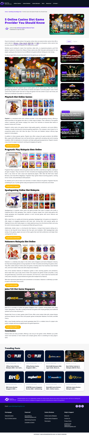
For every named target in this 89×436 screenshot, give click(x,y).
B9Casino (16, 43)
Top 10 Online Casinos (10, 418)
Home (6, 11)
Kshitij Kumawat (78, 118)
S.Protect (55, 3)
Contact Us (67, 418)
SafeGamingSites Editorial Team (25, 28)
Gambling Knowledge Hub (15, 11)
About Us (66, 416)
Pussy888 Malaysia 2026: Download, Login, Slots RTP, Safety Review (71, 94)
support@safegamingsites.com (16, 406)
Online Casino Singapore (51, 418)
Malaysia (64, 53)
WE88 (29, 43)
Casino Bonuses (36, 3)
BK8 (32, 43)
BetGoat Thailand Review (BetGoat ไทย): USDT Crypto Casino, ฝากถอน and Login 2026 (72, 132)
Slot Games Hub (65, 111)
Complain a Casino (29, 422)
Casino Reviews (26, 3)
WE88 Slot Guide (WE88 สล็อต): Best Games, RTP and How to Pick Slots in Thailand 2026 (71, 114)
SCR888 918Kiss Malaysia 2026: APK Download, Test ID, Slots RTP (72, 56)
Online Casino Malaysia (50, 416)
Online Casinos (17, 3)
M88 (38, 43)
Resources (48, 3)
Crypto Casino (65, 129)
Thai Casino (47, 421)
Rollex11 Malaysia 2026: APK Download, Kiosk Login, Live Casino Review (71, 75)
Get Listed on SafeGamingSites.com (30, 416)
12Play (20, 43)
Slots (43, 3)
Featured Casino (9, 416)
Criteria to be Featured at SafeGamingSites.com (70, 425)
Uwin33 (25, 43)
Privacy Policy (67, 421)
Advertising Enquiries (30, 420)
